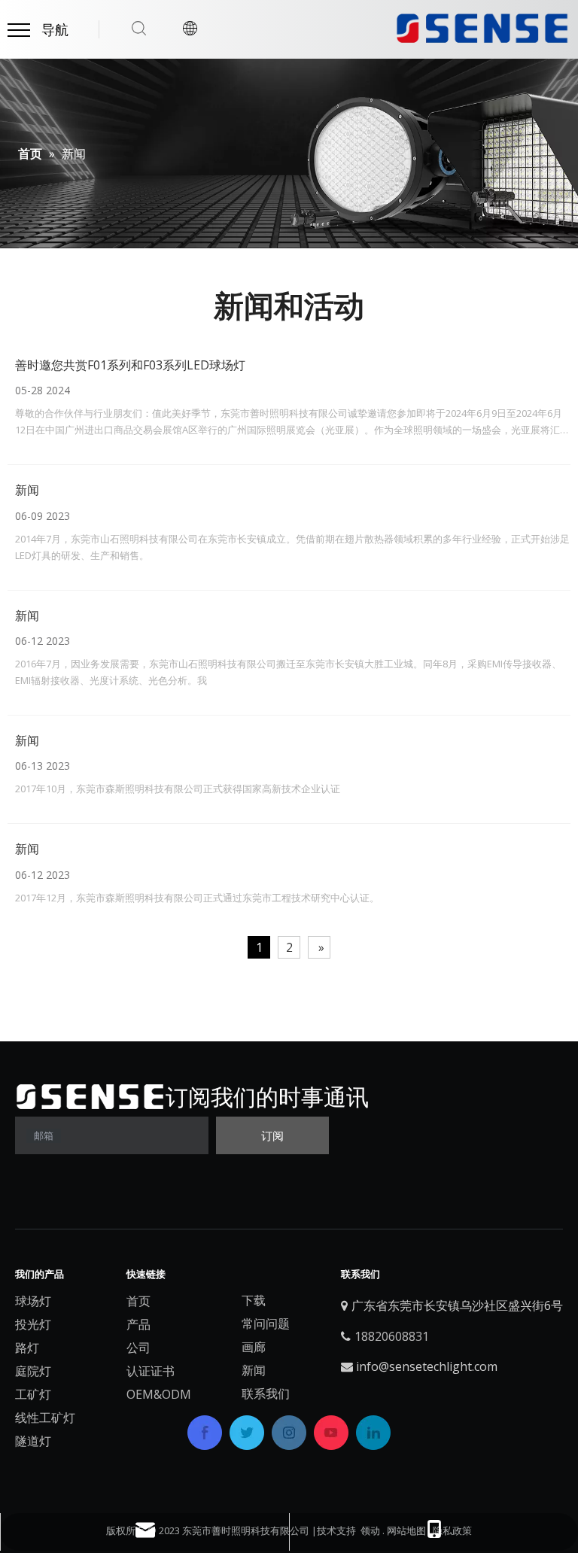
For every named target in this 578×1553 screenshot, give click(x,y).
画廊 (254, 1347)
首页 (138, 1301)
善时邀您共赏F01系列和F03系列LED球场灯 (130, 365)
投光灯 (33, 1324)
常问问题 (266, 1323)
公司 (138, 1347)
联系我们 (266, 1393)
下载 (254, 1300)
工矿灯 (33, 1394)
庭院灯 (33, 1371)
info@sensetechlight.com (426, 1366)
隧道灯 (33, 1441)
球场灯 (33, 1301)
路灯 (27, 1347)
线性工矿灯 (45, 1417)
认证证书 (150, 1371)
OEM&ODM (158, 1394)
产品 (138, 1324)
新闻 (27, 490)
